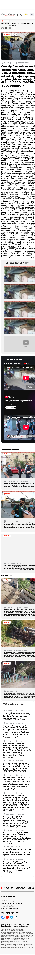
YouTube (23, 363)
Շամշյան (7, 34)
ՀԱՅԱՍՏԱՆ (21, 888)
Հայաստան (7, 493)
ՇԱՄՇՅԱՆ (8, 888)
